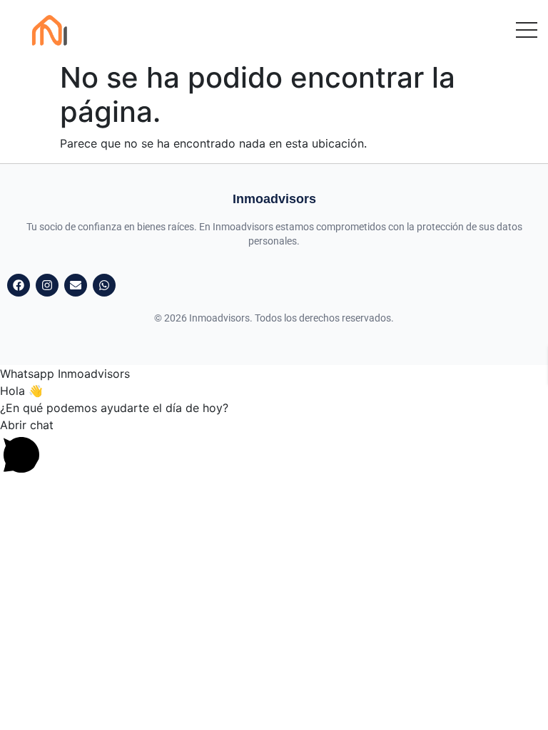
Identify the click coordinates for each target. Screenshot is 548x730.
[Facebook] (18, 285)
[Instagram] (47, 285)
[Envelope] (75, 285)
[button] (274, 446)
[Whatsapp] (104, 285)
